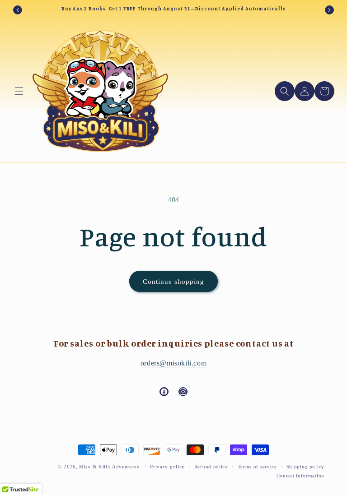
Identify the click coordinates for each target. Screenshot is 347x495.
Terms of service (257, 466)
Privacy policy (167, 466)
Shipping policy (305, 466)
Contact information (300, 475)
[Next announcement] (329, 10)
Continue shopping (173, 281)
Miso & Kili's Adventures (109, 466)
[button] (19, 91)
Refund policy (211, 466)
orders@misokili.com (173, 363)
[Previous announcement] (18, 10)
